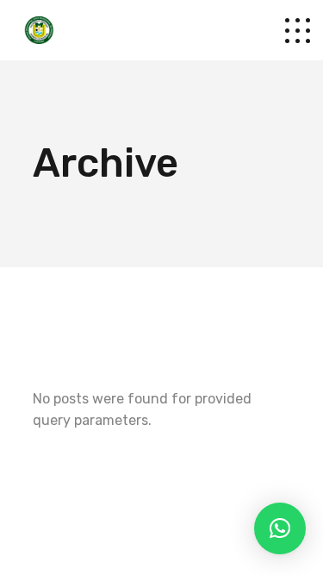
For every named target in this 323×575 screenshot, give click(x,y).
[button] (280, 528)
